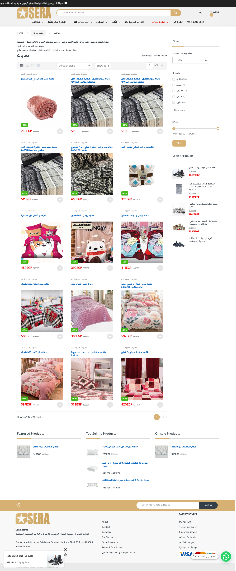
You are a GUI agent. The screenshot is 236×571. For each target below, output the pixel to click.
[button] (226, 556)
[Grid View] (21, 65)
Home (20, 33)
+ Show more (178, 110)
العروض (177, 22)
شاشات (83, 22)
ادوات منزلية (136, 22)
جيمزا (179, 96)
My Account (185, 522)
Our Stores (107, 537)
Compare (106, 532)
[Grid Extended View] (27, 65)
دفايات (34, 74)
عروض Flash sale (187, 537)
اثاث (114, 22)
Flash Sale (197, 22)
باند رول (180, 90)
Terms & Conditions (112, 547)
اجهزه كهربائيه (57, 22)
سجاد (100, 22)
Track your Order (188, 527)
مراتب (36, 22)
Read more (60, 131)
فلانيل (179, 102)
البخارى (180, 79)
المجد (179, 85)
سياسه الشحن (187, 542)
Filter (179, 143)
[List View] (33, 65)
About (105, 522)
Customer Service (188, 532)
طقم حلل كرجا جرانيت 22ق (20, 556)
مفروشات (158, 22)
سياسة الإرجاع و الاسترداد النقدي (118, 552)
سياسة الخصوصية (188, 547)
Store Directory (110, 542)
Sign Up (209, 505)
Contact (106, 527)
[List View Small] (38, 65)
